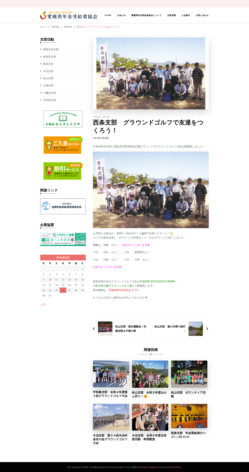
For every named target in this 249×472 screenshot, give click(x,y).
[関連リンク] (63, 200)
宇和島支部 (49, 100)
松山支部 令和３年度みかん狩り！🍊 (149, 394)
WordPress (175, 467)
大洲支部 (48, 85)
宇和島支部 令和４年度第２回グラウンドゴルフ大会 (110, 394)
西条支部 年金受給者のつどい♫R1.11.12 (188, 434)
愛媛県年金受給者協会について (146, 15)
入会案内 (186, 15)
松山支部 (48, 78)
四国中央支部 (51, 49)
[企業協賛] (63, 235)
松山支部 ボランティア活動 (188, 394)
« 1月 (43, 304)
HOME (108, 15)
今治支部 (48, 71)
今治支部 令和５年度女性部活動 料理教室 (149, 437)
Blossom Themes (147, 467)
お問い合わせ (202, 15)
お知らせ (121, 15)
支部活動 (171, 15)
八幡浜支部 (49, 92)
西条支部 (106, 117)
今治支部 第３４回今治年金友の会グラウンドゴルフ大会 (110, 439)
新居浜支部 (49, 56)
